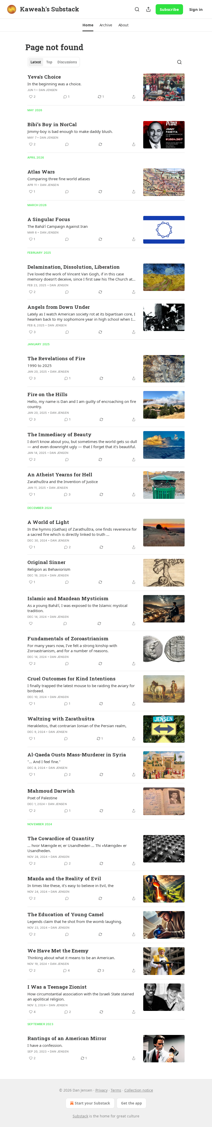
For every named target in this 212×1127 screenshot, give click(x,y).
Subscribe (169, 9)
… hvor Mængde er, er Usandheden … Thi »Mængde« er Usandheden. (77, 848)
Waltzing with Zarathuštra (60, 718)
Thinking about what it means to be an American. (71, 957)
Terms (116, 1090)
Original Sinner (46, 562)
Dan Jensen (48, 90)
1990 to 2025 (39, 365)
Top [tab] (49, 62)
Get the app (131, 1103)
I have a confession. (45, 1045)
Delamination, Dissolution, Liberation (73, 267)
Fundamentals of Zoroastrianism (67, 638)
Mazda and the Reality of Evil (64, 878)
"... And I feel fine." (43, 761)
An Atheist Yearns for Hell (59, 474)
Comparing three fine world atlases (58, 178)
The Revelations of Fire (56, 358)
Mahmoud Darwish (51, 790)
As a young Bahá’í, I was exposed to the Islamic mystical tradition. (77, 608)
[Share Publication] (148, 9)
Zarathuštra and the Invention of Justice (62, 481)
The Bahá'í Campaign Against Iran (57, 226)
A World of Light (48, 522)
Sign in (196, 9)
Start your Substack (92, 1103)
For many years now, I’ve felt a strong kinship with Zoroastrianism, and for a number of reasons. (72, 648)
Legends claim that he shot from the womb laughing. (74, 921)
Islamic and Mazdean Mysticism (67, 598)
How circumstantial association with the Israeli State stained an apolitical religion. (80, 996)
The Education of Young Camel (65, 914)
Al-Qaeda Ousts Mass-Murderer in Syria (76, 754)
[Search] (137, 9)
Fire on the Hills (47, 394)
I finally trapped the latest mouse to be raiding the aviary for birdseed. (81, 688)
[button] (87, 25)
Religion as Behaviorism (48, 569)
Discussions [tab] (67, 62)
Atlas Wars (41, 171)
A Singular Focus (48, 219)
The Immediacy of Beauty (59, 434)
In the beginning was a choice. (54, 83)
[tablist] (53, 62)
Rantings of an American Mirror (66, 1038)
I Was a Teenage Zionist (57, 986)
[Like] (30, 623)
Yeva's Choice (44, 76)
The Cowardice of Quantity (60, 838)
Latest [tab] (36, 62)
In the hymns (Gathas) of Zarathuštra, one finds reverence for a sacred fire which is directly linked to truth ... (82, 532)
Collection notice (138, 1090)
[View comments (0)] (67, 144)
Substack (80, 1116)
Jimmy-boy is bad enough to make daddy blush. (70, 131)
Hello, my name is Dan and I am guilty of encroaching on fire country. (81, 404)
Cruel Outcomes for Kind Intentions (71, 678)
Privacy (101, 1090)
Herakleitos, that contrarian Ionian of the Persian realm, (76, 725)
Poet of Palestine (42, 797)
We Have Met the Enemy (58, 950)
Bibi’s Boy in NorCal (52, 124)
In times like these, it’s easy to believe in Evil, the (70, 885)
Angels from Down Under (58, 307)
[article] (106, 87)
